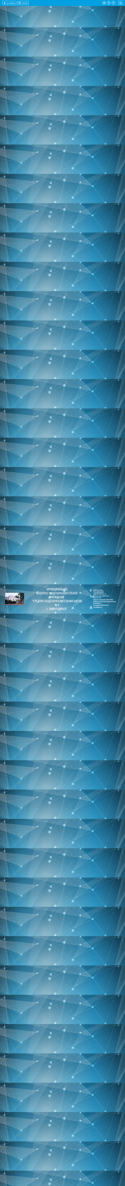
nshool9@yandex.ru (97, 607)
